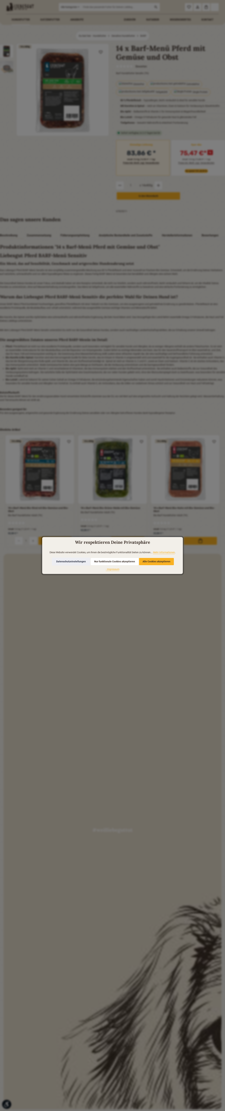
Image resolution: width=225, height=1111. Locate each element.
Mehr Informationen (164, 552)
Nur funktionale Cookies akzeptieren (114, 561)
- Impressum (112, 569)
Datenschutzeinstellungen (71, 561)
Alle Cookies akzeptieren (156, 561)
